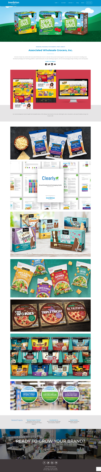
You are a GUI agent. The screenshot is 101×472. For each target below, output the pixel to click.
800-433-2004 (54, 469)
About (82, 2)
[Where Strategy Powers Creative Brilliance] (13, 3)
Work (56, 2)
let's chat (50, 449)
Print (58, 46)
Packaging (45, 46)
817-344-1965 (46, 469)
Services (70, 2)
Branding (38, 46)
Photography (52, 46)
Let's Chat (89, 2)
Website (63, 46)
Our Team (63, 2)
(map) (55, 468)
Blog (77, 2)
